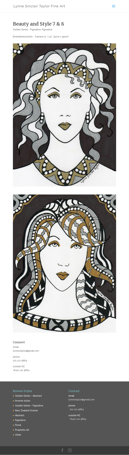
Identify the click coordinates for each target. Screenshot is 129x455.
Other (18, 435)
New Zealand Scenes (26, 410)
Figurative (47, 29)
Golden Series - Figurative (27, 29)
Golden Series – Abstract (28, 396)
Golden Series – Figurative (29, 405)
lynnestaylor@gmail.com (26, 351)
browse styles (22, 400)
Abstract (19, 415)
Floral (18, 425)
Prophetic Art (22, 430)
